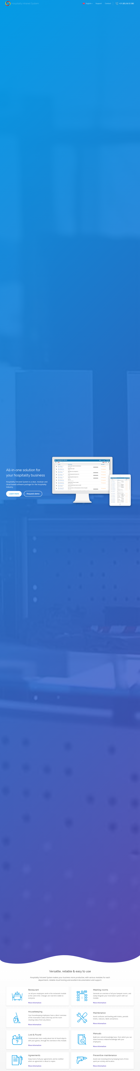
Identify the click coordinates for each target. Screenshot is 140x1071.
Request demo (33, 494)
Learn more (14, 494)
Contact (108, 3)
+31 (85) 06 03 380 (126, 3)
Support (99, 3)
